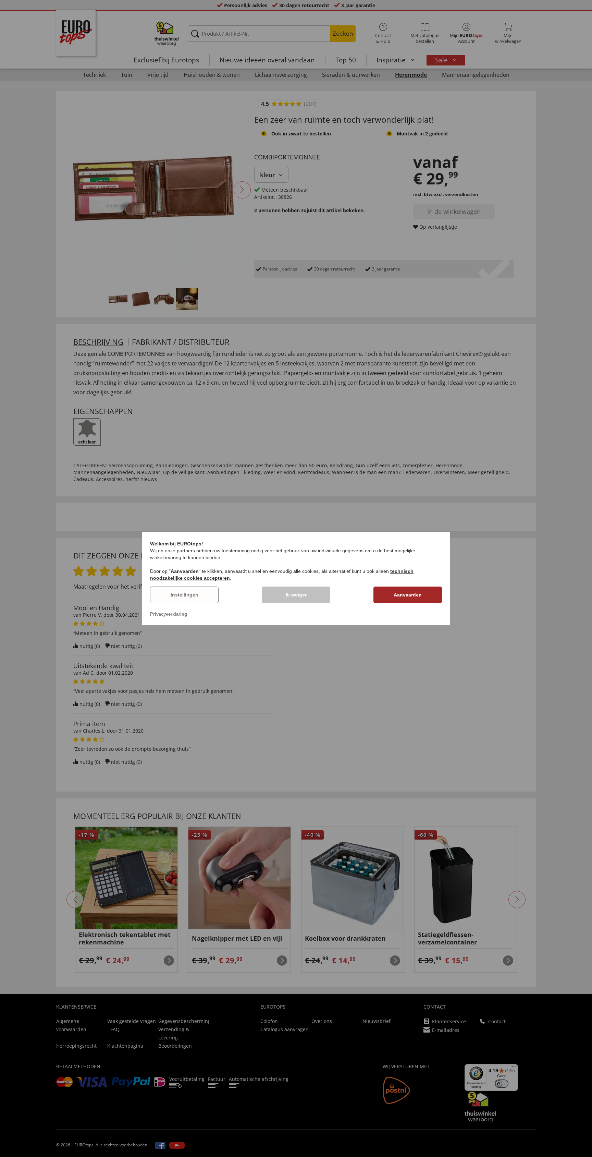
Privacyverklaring (168, 614)
